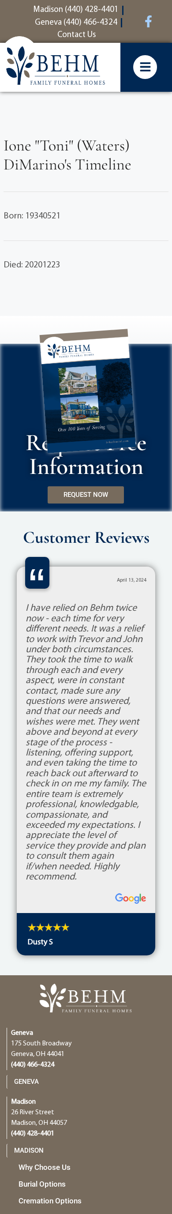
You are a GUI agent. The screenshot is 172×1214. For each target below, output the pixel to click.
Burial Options (42, 1184)
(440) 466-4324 (32, 1064)
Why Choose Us (45, 1167)
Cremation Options (50, 1200)
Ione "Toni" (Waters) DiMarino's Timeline (67, 155)
